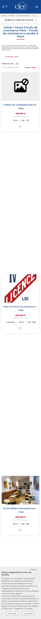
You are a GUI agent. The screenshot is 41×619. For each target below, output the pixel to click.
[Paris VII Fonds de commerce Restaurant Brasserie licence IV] (20, 288)
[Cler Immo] (21, 7)
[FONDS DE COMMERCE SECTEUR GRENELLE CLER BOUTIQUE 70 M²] (20, 86)
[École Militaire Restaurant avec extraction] (20, 490)
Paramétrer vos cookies (23, 609)
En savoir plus (7, 609)
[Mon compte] (3, 6)
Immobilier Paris (11, 57)
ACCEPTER (28, 613)
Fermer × (34, 570)
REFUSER (12, 613)
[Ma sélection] (6, 6)
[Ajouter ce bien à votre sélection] (20, 127)
